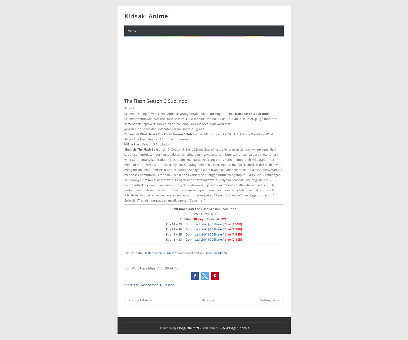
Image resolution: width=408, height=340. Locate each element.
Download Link (196, 224)
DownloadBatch (216, 253)
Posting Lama (269, 300)
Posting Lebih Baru (142, 300)
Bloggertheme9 (188, 328)
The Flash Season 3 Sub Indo (157, 253)
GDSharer (216, 224)
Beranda (208, 300)
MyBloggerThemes (236, 328)
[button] (195, 276)
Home (132, 30)
